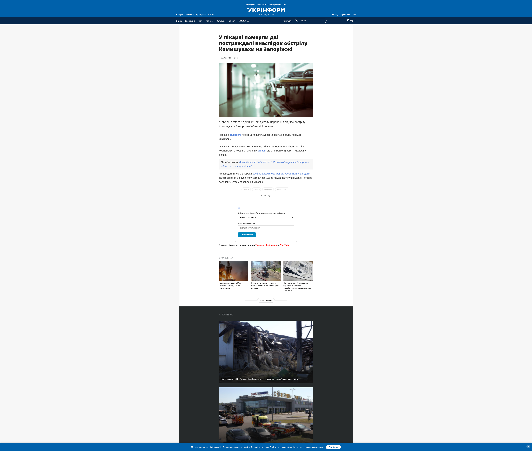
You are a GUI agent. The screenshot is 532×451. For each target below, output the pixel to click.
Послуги (179, 14)
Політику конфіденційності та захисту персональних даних (296, 447)
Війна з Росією (282, 189)
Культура (221, 21)
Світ (200, 21)
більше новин (266, 300)
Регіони (209, 21)
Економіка (190, 21)
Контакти (287, 21)
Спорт (232, 21)
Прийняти (333, 447)
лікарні (262, 150)
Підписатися (247, 234)
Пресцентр (201, 14)
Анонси (211, 14)
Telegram (260, 245)
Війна (179, 21)
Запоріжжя (268, 189)
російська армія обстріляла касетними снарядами (281, 173)
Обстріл (246, 189)
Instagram (271, 245)
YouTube (285, 245)
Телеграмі (235, 134)
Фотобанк (190, 14)
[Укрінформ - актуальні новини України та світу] (266, 9)
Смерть (256, 189)
